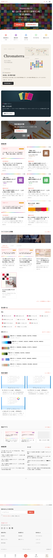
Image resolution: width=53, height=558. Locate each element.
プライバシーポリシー (38, 554)
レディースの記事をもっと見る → (43, 301)
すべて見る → (48, 427)
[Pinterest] (9, 528)
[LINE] (12, 528)
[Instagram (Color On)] (2, 528)
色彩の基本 (3, 543)
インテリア (19, 245)
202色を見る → (48, 312)
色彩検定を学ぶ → (20, 131)
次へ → (46, 549)
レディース (4, 245)
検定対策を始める (32, 24)
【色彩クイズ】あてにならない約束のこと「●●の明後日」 (38, 461)
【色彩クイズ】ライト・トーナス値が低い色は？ (37, 465)
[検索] (25, 555)
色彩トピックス (4, 539)
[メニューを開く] (49, 1)
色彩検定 (3, 536)
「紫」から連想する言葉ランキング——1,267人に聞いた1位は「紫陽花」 (13, 460)
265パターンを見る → (46, 332)
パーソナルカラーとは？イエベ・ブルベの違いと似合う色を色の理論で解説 (12, 468)
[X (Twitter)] (7, 528)
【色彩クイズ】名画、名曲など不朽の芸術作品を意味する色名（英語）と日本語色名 (38, 468)
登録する (31, 512)
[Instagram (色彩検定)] (4, 528)
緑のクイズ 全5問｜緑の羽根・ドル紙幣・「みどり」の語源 (39, 452)
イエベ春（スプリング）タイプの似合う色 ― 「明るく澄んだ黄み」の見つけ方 (13, 451)
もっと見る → (48, 231)
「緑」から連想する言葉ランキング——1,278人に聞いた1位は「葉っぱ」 (13, 464)
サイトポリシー (4, 549)
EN (46, 1)
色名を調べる (19, 24)
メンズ (11, 245)
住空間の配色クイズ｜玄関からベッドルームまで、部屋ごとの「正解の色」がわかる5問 (38, 457)
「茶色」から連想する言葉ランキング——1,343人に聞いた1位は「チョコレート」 (13, 455)
